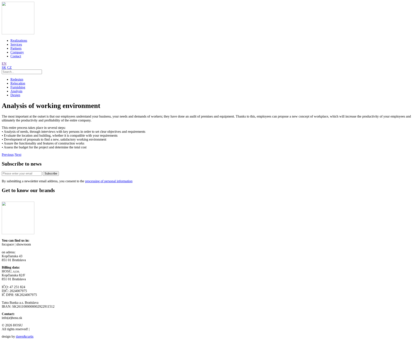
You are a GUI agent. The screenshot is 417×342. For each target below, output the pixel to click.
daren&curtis (24, 336)
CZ (9, 67)
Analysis (16, 91)
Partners (16, 48)
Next (18, 154)
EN (4, 63)
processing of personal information (108, 181)
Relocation (17, 83)
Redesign (16, 79)
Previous (8, 154)
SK (4, 67)
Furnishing (17, 87)
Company (17, 52)
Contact (15, 56)
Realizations (18, 40)
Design (15, 95)
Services (16, 44)
